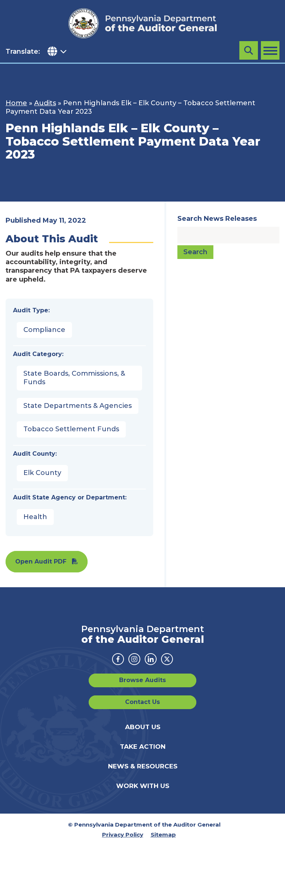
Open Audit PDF (40, 561)
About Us (142, 727)
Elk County (42, 473)
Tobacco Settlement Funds (71, 429)
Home (16, 103)
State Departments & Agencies (77, 406)
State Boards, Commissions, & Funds (74, 377)
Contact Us (142, 701)
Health (35, 517)
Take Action (143, 746)
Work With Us (142, 786)
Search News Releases (217, 219)
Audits (45, 103)
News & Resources (142, 766)
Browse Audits (142, 680)
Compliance (44, 330)
